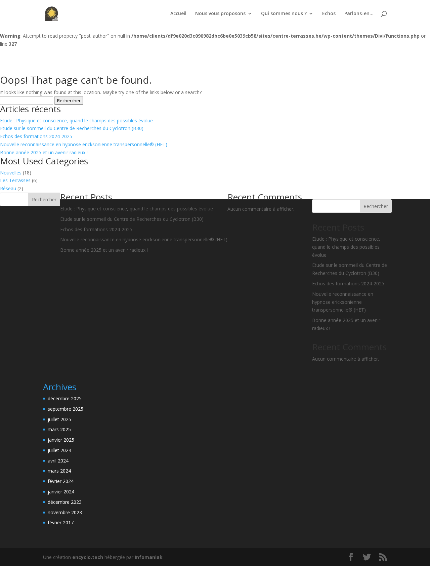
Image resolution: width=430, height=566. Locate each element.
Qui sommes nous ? (284, 13)
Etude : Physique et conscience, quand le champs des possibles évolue (76, 120)
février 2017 (61, 522)
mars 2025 (59, 429)
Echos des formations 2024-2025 (36, 136)
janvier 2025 (61, 440)
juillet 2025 (59, 419)
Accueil (178, 13)
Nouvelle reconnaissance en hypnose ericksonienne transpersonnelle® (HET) (83, 144)
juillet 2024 (59, 450)
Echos (329, 13)
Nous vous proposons (220, 13)
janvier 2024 (61, 491)
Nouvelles (11, 172)
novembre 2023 (65, 512)
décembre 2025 (65, 398)
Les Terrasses (15, 180)
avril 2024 (58, 460)
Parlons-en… (359, 13)
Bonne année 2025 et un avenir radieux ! (44, 152)
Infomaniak (149, 557)
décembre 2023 (65, 502)
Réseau (8, 188)
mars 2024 (59, 471)
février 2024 (61, 481)
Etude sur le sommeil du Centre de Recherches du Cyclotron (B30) (71, 128)
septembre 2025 (65, 409)
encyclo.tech (87, 557)
